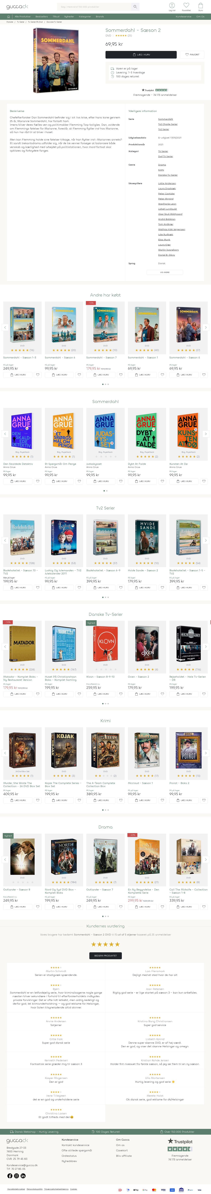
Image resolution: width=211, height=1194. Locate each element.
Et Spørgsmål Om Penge (60, 463)
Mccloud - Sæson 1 (140, 783)
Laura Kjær (164, 244)
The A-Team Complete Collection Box (100, 784)
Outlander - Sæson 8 (16, 889)
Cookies (73, 1189)
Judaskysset (94, 463)
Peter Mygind (165, 198)
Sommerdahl (165, 119)
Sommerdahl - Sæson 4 (184, 357)
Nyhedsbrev (69, 1161)
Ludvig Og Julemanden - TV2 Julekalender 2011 (63, 572)
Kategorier (85, 16)
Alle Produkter (23, 16)
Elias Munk (164, 239)
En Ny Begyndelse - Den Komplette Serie (143, 891)
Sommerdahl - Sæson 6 (60, 357)
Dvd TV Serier (165, 156)
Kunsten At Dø (178, 463)
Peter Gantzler (166, 193)
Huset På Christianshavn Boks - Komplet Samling (60, 678)
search (135, 7)
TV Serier (163, 151)
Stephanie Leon (167, 203)
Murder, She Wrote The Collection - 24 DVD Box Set (21, 784)
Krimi (161, 169)
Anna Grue (9, 467)
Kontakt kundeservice (75, 1145)
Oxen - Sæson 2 (138, 676)
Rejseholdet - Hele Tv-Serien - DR (187, 678)
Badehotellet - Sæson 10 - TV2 (20, 572)
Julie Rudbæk (165, 234)
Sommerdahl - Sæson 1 (143, 357)
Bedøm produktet (105, 955)
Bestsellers (42, 16)
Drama (162, 164)
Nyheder (69, 16)
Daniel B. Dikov (166, 255)
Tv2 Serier (163, 129)
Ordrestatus (69, 1156)
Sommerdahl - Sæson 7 (101, 357)
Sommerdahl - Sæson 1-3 (19, 357)
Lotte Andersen (167, 183)
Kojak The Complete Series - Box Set (63, 784)
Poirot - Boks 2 (179, 783)
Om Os (200, 16)
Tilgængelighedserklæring (56, 1189)
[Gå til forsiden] (17, 1140)
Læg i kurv (141, 54)
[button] (5, 327)
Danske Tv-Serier (168, 175)
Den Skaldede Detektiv (18, 463)
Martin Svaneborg (168, 249)
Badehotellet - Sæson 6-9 (103, 570)
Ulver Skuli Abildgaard (170, 214)
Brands (100, 16)
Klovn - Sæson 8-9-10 (100, 676)
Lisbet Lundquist (167, 209)
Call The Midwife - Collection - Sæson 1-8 (188, 891)
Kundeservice (183, 16)
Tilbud (56, 16)
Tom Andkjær (165, 224)
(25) (123, 35)
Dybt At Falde (137, 463)
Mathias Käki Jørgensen (171, 229)
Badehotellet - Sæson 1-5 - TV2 (187, 572)
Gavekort (122, 1150)
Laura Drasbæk (167, 188)
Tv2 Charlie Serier (168, 124)
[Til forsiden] (17, 6)
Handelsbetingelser (16, 1189)
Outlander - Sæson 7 (99, 889)
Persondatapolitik (35, 1189)
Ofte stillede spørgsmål (77, 1150)
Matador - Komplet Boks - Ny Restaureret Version (20, 678)
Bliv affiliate (124, 1156)
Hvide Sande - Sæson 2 (143, 570)
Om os (120, 1145)
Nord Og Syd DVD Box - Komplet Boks (60, 891)
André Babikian (166, 219)
